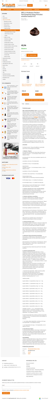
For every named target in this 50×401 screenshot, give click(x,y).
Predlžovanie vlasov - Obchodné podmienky (35, 369)
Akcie (4, 67)
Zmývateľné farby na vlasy (10, 32)
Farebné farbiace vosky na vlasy (10, 46)
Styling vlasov (7, 25)
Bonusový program (23, 1)
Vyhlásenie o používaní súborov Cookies (34, 373)
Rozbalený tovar (6, 77)
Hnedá (29, 352)
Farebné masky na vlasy (9, 44)
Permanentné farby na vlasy (10, 30)
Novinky (4, 68)
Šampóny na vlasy (7, 21)
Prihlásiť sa (6, 393)
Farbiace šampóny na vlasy (9, 51)
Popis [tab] (23, 103)
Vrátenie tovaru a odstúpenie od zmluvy (34, 374)
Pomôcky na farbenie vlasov (10, 53)
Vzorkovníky (6, 54)
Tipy (3, 72)
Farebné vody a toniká (8, 49)
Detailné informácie (25, 60)
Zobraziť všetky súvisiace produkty (34, 100)
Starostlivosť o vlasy (8, 23)
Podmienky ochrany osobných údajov (33, 371)
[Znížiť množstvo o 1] (25, 56)
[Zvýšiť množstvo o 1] (25, 54)
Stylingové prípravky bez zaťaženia (9, 170)
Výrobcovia (5, 18)
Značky (4, 79)
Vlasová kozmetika (6, 19)
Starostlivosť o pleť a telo (8, 63)
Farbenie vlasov (7, 26)
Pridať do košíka (33, 55)
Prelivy (6, 35)
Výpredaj (4, 70)
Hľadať (30, 5)
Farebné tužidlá (7, 40)
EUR (40, 1)
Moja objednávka (29, 376)
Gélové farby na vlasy (9, 33)
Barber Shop (5, 65)
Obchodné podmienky (30, 368)
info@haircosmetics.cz (8, 363)
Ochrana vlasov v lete (6, 167)
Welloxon (36, 116)
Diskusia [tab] (27, 103)
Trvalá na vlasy (7, 56)
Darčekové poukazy (7, 74)
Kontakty (28, 366)
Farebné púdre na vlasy (9, 47)
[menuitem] (3, 10)
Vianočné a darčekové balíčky (9, 75)
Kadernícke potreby (6, 58)
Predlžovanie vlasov (7, 61)
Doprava (28, 364)
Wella (29, 353)
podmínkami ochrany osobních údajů (21, 390)
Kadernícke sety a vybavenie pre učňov (10, 164)
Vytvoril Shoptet (45, 398)
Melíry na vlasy (7, 37)
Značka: (24, 19)
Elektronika (5, 60)
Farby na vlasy (7, 28)
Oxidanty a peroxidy (8, 39)
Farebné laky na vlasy (8, 42)
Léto (3, 16)
